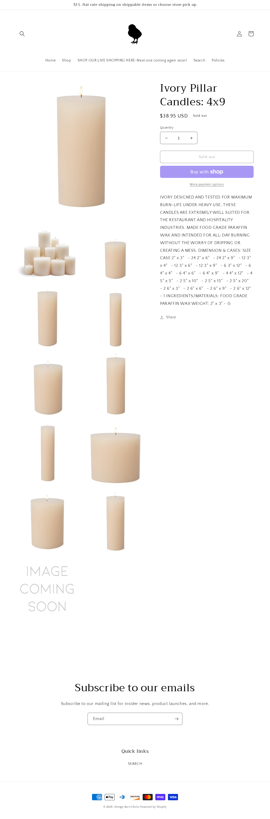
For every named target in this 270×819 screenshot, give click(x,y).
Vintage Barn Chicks (126, 807)
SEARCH (135, 764)
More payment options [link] (207, 184)
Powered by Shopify (153, 807)
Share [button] (171, 317)
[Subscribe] (176, 719)
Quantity (166, 127)
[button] (22, 34)
